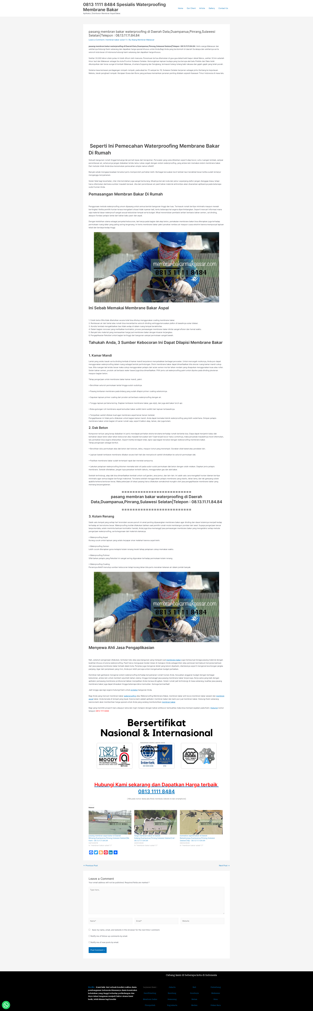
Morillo (91, 987)
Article (202, 8)
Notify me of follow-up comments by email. (109, 936)
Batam (194, 999)
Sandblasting (150, 993)
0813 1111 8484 (156, 791)
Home (180, 8)
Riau (216, 999)
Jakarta (172, 987)
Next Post (224, 865)
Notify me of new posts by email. (105, 942)
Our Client (191, 8)
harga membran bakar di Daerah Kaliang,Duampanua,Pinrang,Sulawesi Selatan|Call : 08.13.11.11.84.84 (154, 838)
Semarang (172, 999)
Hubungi (214, 708)
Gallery (212, 8)
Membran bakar (150, 999)
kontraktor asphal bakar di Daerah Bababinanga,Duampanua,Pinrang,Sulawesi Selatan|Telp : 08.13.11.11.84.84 (197, 838)
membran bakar (168, 702)
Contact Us (223, 8)
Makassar (215, 993)
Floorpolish (150, 1005)
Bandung (172, 993)
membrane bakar (173, 660)
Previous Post (90, 865)
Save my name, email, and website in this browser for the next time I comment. (126, 930)
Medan (194, 1005)
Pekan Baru (216, 1005)
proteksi (134, 690)
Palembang (216, 987)
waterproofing (130, 696)
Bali (194, 987)
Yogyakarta (172, 1005)
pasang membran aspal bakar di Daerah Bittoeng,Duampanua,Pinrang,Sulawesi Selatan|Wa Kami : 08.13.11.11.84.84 (109, 838)
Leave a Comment (96, 40)
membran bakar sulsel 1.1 (116, 40)
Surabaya (194, 993)
